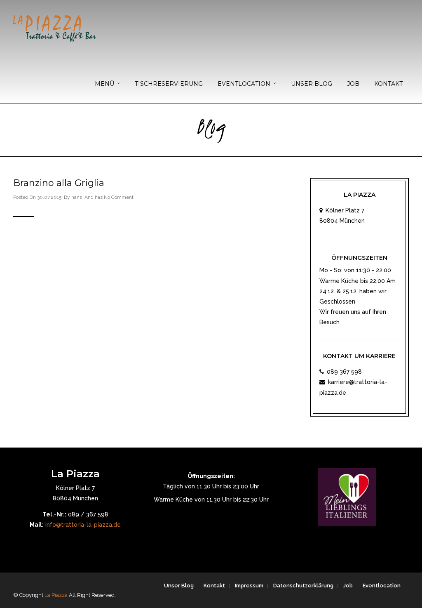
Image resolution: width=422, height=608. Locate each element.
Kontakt (388, 83)
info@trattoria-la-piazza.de (83, 524)
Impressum (249, 585)
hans (76, 197)
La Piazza (56, 595)
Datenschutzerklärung (303, 585)
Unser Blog (179, 585)
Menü (104, 83)
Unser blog (311, 83)
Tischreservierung (169, 83)
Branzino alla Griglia (58, 183)
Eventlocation (244, 83)
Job (353, 83)
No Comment (119, 197)
